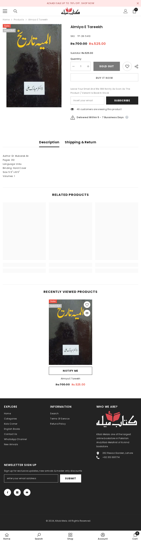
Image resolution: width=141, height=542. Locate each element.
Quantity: (76, 58)
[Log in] (126, 11)
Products (19, 19)
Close (137, 3)
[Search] (15, 11)
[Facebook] (7, 492)
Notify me (70, 371)
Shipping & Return (80, 142)
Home (6, 19)
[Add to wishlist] (127, 66)
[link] (24, 265)
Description (49, 142)
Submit (70, 478)
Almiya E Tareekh (70, 378)
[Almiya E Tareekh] (70, 332)
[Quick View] (87, 313)
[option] (34, 65)
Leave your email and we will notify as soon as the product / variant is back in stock (100, 90)
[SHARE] (135, 66)
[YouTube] (27, 492)
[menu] (5, 11)
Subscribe (122, 100)
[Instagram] (17, 492)
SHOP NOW (87, 3)
